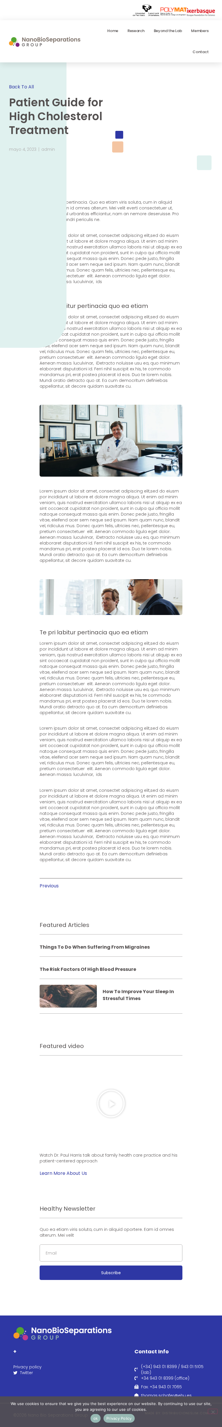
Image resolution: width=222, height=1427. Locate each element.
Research (136, 31)
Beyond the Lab (168, 31)
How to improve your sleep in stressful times (138, 995)
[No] (213, 1411)
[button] (111, 1103)
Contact (200, 52)
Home (112, 31)
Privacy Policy (119, 1418)
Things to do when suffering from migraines (95, 947)
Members (199, 31)
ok (95, 1418)
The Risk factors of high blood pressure (88, 969)
